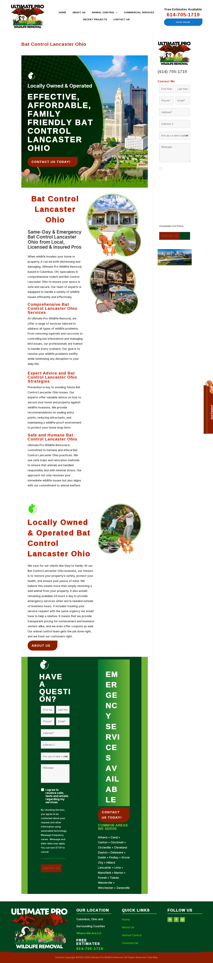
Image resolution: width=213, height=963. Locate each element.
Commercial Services (139, 12)
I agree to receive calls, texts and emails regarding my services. (57, 796)
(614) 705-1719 (172, 71)
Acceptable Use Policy (53, 858)
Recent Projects (95, 19)
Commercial (130, 943)
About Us (79, 12)
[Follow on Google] (169, 919)
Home (62, 12)
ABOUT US (40, 645)
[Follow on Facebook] (176, 919)
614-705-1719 (183, 14)
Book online (183, 22)
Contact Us (121, 19)
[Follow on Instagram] (182, 919)
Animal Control (103, 12)
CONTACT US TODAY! (51, 162)
